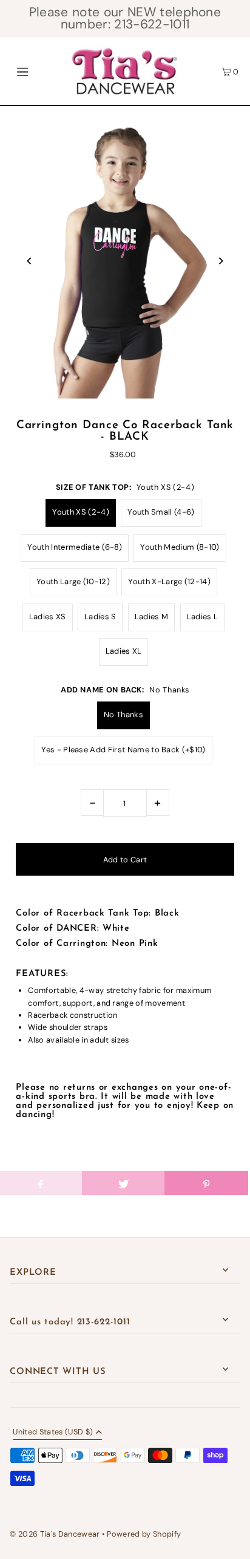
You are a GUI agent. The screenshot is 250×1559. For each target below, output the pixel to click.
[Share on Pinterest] (206, 1183)
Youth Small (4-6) (160, 512)
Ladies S (100, 616)
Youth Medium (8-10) (179, 547)
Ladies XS (47, 616)
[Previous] (29, 261)
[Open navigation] (39, 70)
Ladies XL (124, 651)
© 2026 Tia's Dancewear (55, 1534)
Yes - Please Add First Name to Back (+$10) (123, 749)
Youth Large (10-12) (73, 581)
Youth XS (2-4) (80, 512)
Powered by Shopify (144, 1534)
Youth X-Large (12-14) (169, 581)
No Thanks (123, 714)
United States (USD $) (53, 1432)
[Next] (220, 261)
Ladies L (202, 616)
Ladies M (152, 616)
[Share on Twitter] (123, 1183)
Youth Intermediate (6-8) (74, 547)
